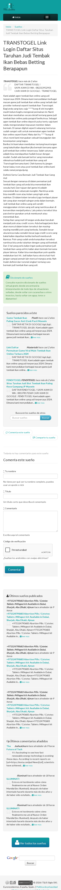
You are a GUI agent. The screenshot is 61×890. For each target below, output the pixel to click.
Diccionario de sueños (21, 277)
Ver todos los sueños (33, 843)
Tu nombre (9, 471)
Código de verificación (14, 541)
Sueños (18, 26)
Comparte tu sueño (45, 437)
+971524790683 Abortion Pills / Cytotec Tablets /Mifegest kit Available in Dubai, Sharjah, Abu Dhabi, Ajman (28, 616)
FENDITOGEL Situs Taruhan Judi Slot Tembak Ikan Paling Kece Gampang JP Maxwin (30, 383)
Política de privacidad (47, 886)
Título (7, 491)
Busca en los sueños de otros (30, 412)
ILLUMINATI (13, 778)
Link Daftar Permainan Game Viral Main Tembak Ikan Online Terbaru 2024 (29, 350)
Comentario (10, 508)
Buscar (45, 417)
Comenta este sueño (19, 432)
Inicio (17, 17)
